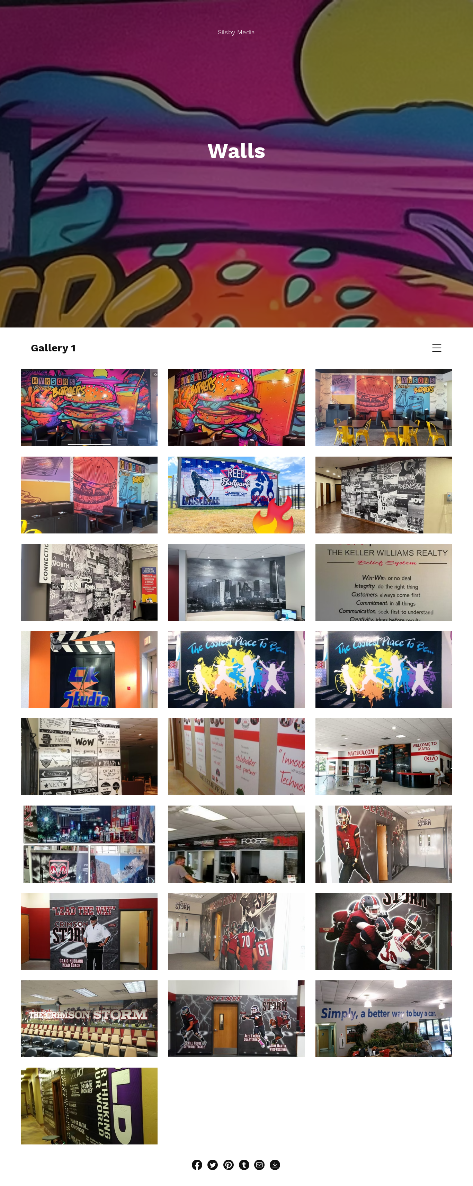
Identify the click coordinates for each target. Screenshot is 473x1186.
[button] (436, 348)
